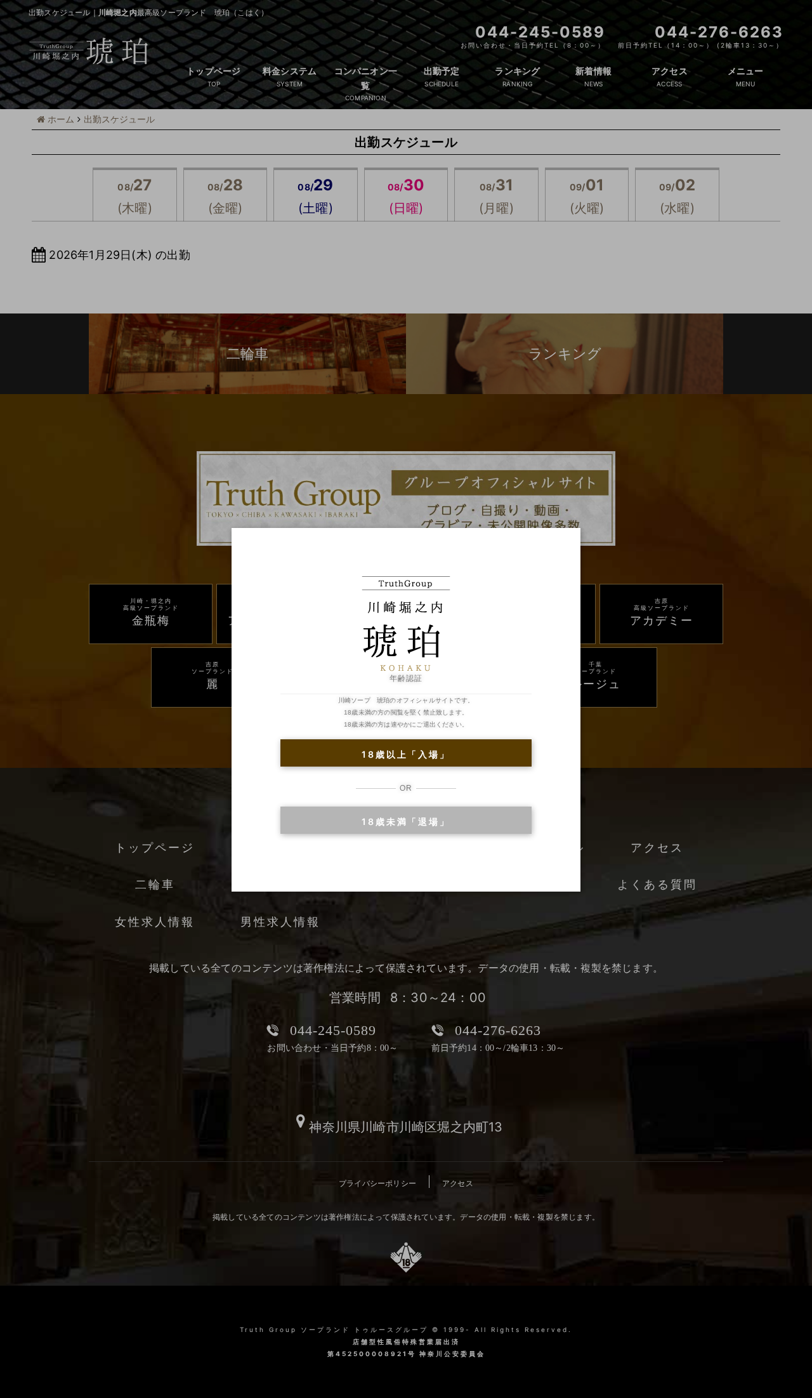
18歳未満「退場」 (406, 821)
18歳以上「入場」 (406, 754)
